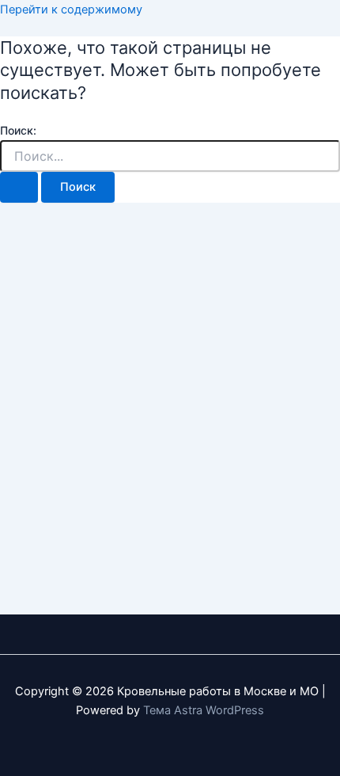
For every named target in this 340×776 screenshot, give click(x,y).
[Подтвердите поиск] (19, 187)
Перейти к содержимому (71, 9)
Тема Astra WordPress (203, 710)
